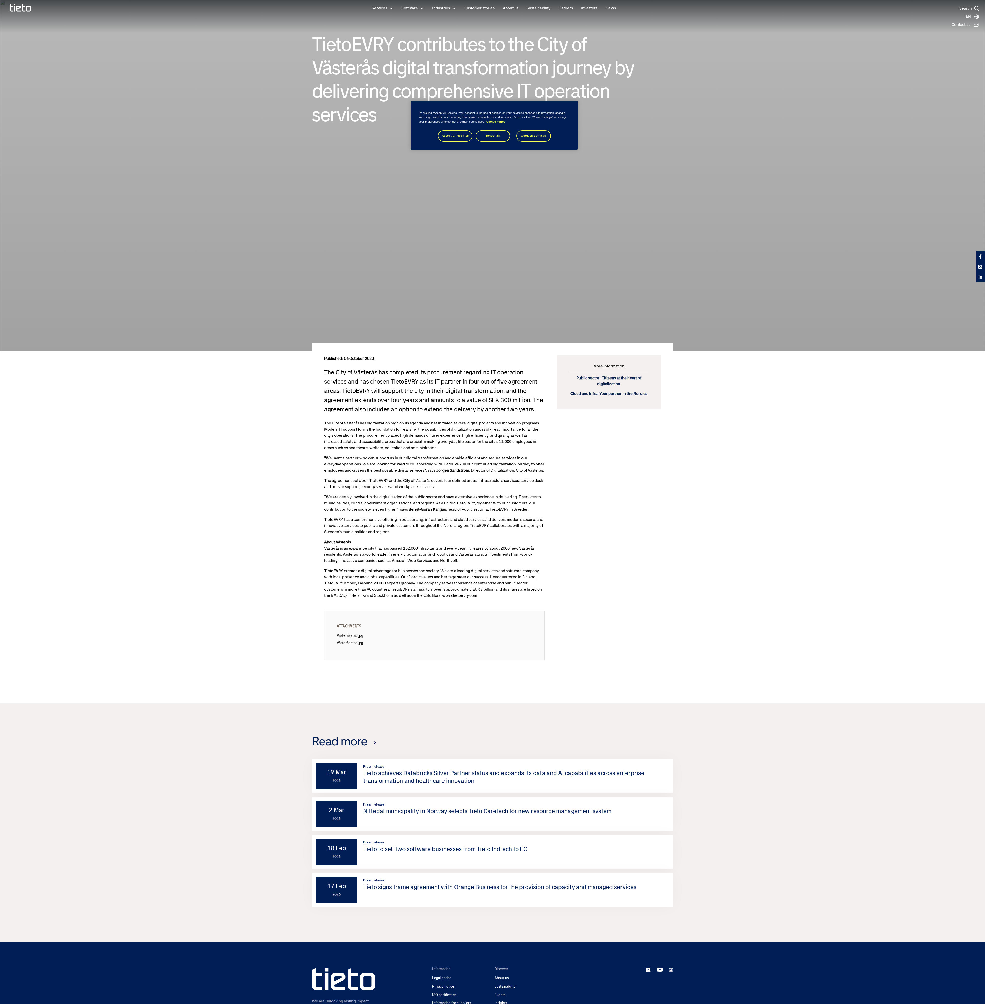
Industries (441, 8)
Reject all (493, 135)
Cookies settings (533, 135)
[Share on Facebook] (980, 256)
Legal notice (441, 978)
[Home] (20, 8)
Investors (589, 8)
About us (510, 8)
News (611, 8)
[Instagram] (671, 969)
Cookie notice (495, 121)
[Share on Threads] (980, 266)
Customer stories (479, 8)
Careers (566, 8)
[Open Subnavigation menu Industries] (454, 8)
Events (500, 995)
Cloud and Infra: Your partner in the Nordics (608, 393)
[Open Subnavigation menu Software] (422, 8)
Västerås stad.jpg (350, 635)
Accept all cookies (455, 135)
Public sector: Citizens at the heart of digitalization (608, 380)
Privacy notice (443, 986)
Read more (339, 741)
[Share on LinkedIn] (980, 277)
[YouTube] (660, 969)
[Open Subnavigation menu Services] (391, 8)
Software (409, 8)
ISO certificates (444, 995)
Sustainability (538, 8)
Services (379, 8)
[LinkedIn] (648, 969)
